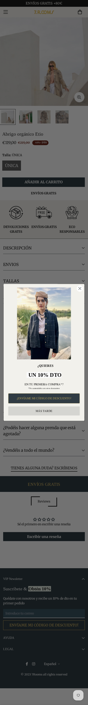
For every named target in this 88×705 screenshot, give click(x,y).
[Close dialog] (80, 289)
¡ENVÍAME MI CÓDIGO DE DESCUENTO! (44, 398)
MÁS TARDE (44, 411)
